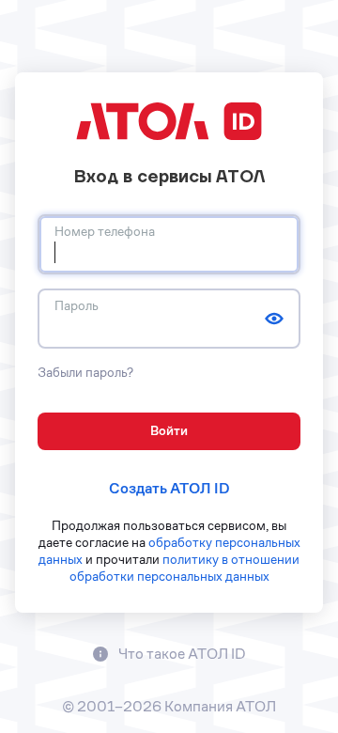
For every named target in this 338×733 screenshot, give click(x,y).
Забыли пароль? (85, 372)
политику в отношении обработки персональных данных (184, 568)
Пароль (76, 305)
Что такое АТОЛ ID (180, 653)
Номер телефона (104, 231)
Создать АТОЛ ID (169, 488)
